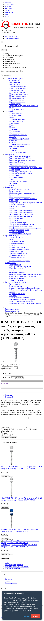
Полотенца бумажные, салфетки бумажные (25, 303)
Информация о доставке (14, 565)
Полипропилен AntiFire (18, 135)
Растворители (14, 183)
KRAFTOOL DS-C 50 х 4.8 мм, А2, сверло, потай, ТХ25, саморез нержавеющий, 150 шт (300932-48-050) (21, 499)
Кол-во (7, 377)
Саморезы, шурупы (16, 251)
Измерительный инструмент (19, 197)
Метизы (12, 245)
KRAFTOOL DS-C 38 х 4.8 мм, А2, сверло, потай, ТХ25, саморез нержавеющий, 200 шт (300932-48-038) (21, 467)
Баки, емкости (14, 284)
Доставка (8, 8)
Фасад (11, 108)
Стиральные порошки (17, 278)
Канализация (14, 123)
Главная (8, 3)
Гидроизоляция (15, 82)
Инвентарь (13, 296)
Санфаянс (13, 141)
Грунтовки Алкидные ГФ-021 (20, 158)
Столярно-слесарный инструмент (21, 224)
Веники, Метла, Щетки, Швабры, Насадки (24, 288)
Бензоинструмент (15, 191)
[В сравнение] (12, 476)
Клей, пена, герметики (17, 88)
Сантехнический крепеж (18, 253)
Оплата (7, 10)
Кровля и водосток (16, 90)
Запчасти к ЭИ (14, 195)
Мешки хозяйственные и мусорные (22, 299)
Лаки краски (9, 154)
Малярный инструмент (17, 206)
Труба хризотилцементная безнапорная (23, 106)
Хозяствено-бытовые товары (15, 282)
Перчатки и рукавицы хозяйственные (23, 301)
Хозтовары (13, 150)
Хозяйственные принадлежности (21, 226)
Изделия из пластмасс (17, 294)
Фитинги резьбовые (16, 146)
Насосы (12, 127)
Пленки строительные (17, 96)
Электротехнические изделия (20, 234)
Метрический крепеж (17, 247)
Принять (35, 616)
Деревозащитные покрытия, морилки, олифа (25, 168)
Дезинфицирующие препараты (20, 267)
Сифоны (12, 142)
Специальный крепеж (17, 255)
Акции (7, 581)
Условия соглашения (12, 569)
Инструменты (10, 187)
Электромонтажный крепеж (19, 261)
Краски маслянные (16, 177)
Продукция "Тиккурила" (18, 181)
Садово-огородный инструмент (20, 216)
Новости (8, 14)
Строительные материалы (14, 78)
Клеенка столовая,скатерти (19, 298)
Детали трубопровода (17, 119)
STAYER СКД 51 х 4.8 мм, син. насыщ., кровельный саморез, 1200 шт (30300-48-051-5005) (20, 530)
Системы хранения (16, 220)
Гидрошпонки (14, 84)
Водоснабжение (15, 115)
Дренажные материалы (17, 86)
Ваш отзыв (5, 427)
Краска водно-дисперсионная (20, 172)
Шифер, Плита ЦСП (16, 110)
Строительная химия (17, 102)
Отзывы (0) (9, 397)
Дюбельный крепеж (16, 241)
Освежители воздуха (17, 272)
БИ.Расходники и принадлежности (22, 193)
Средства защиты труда (17, 222)
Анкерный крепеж (16, 237)
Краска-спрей (14, 175)
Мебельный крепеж (16, 243)
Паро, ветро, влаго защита (19, 94)
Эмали (11, 185)
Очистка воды (14, 131)
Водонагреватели (15, 113)
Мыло (11, 270)
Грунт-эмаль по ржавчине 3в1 (20, 156)
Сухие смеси (14, 80)
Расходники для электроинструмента (22, 214)
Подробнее (26, 616)
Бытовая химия (10, 263)
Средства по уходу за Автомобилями (22, 276)
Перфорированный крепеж (19, 249)
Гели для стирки (15, 265)
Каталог (8, 6)
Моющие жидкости (16, 268)
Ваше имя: (4, 418)
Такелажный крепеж (16, 257)
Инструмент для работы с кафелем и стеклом (25, 203)
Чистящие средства (16, 280)
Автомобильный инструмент (20, 189)
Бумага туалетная (15, 286)
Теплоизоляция (15, 104)
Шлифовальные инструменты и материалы (25, 228)
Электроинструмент (16, 232)
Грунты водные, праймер (18, 164)
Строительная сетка (16, 100)
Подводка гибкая (15, 133)
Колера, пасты (14, 170)
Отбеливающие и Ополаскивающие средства (25, 274)
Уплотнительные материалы (19, 144)
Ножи (11, 208)
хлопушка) (13, 148)
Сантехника (9, 111)
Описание (8, 395)
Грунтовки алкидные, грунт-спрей (22, 160)
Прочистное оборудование (19, 139)
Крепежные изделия (16, 204)
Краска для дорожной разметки (20, 173)
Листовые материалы (17, 92)
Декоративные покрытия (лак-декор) (22, 166)
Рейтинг (4, 433)
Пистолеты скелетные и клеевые (21, 210)
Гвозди (11, 239)
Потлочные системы (16, 98)
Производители (11, 583)
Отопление (13, 129)
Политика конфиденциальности (17, 567)
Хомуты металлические (18, 152)
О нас (7, 563)
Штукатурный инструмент (19, 230)
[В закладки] (10, 476)
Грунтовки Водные (16, 162)
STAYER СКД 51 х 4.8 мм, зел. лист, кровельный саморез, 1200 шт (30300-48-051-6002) (19, 546)
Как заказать (9, 12)
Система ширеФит (16, 218)
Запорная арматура (16, 121)
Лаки (11, 179)
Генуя (11, 117)
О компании (9, 4)
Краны (11, 125)
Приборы (12, 137)
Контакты (8, 16)
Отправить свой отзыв (9, 437)
